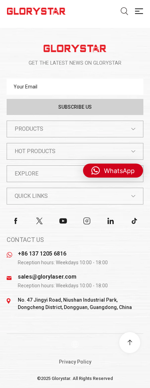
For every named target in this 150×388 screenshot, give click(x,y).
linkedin (110, 221)
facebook (16, 221)
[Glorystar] (36, 11)
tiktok (134, 221)
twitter (39, 221)
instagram (87, 221)
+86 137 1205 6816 (42, 253)
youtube (63, 221)
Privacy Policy (75, 362)
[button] (113, 171)
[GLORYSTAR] (75, 48)
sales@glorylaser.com (47, 276)
